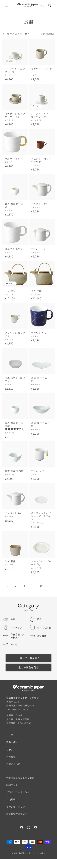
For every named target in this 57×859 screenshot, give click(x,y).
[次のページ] (49, 585)
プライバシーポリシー (17, 792)
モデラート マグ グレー (41, 70)
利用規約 (11, 799)
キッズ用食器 (44, 627)
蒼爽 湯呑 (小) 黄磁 (14, 205)
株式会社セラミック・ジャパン (32, 853)
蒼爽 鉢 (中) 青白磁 (40, 424)
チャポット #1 (39, 249)
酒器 (39, 619)
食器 (13, 619)
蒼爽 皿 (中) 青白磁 (40, 379)
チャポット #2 (39, 203)
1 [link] (7, 585)
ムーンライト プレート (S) (41, 563)
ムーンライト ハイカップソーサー (41, 115)
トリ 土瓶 (10, 290)
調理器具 (41, 636)
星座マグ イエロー (15, 158)
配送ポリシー (13, 784)
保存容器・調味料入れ (18, 636)
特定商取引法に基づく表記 (20, 777)
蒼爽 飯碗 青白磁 (14, 471)
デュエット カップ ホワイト (15, 334)
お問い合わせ (13, 764)
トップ (9, 735)
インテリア (16, 627)
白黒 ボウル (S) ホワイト (15, 379)
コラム (9, 749)
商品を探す (12, 742)
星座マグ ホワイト (15, 249)
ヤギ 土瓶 (36, 290)
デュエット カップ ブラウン (41, 160)
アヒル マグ (37, 471)
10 (41, 585)
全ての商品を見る (28, 667)
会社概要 (11, 756)
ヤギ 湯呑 (10, 561)
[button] (6, 5)
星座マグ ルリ (39, 332)
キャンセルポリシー (16, 806)
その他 (14, 644)
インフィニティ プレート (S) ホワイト (41, 516)
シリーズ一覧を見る (28, 658)
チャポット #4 (13, 513)
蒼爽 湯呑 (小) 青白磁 (14, 424)
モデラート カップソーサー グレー (15, 115)
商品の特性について (16, 813)
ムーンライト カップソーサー (15, 70)
